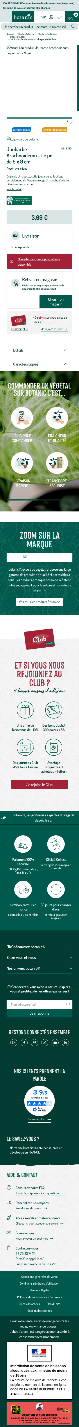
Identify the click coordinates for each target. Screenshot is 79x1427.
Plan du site (53, 1304)
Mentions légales (40, 1290)
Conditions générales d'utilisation (39, 1283)
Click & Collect (56, 859)
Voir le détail (14, 189)
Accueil (10, 34)
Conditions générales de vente (39, 1276)
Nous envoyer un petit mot (32, 1238)
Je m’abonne (39, 1013)
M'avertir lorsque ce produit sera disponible (39, 261)
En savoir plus (19, 329)
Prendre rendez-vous (29, 1208)
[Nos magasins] (43, 16)
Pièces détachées (29, 1304)
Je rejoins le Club (51, 329)
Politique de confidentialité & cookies (39, 1297)
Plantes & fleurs (26, 34)
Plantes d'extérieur (47, 34)
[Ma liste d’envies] (59, 16)
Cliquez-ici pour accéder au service (37, 1223)
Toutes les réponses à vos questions (37, 1193)
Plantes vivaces (17, 36)
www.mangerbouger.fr (44, 1326)
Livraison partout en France (23, 907)
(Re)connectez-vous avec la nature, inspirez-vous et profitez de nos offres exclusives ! (39, 989)
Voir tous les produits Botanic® (39, 602)
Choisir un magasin (56, 301)
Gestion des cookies (39, 1310)
